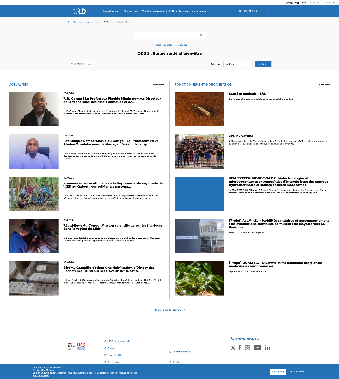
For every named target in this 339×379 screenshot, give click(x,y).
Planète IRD (330, 3)
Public (304, 3)
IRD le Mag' (113, 362)
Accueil (68, 22)
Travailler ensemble (153, 11)
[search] (251, 11)
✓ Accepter (277, 371)
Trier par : (216, 64)
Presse (316, 3)
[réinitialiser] (195, 35)
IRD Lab (176, 362)
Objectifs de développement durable (86, 22)
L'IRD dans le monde (118, 341)
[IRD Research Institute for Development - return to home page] (77, 346)
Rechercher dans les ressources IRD (169, 45)
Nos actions (130, 11)
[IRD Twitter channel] (233, 347)
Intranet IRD (114, 355)
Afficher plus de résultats (168, 309)
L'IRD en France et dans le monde (187, 11)
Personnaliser (297, 371)
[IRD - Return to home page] (80, 11)
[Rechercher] (202, 35)
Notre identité (111, 11)
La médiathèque (181, 351)
